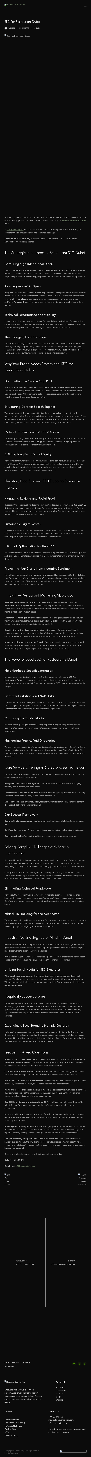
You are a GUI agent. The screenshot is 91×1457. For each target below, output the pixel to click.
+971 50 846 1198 (55, 1417)
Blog (38, 28)
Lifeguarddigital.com (57, 1423)
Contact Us (9, 1366)
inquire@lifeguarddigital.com (61, 1420)
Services (15, 1363)
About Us (26, 1363)
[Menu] (85, 6)
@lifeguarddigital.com (26, 1166)
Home (7, 1363)
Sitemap (59, 1400)
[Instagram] (79, 1364)
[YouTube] (84, 1364)
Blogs (58, 1396)
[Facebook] (74, 1364)
